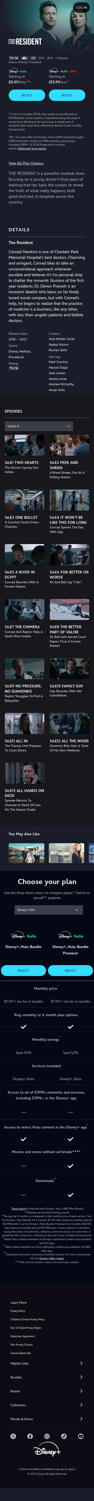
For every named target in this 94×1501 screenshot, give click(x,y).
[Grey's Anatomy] (66, 853)
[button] (47, 1363)
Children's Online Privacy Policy (27, 1319)
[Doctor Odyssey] (26, 853)
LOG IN (81, 7)
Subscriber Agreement (22, 1336)
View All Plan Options (26, 163)
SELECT (27, 95)
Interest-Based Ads (20, 1353)
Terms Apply (19, 1208)
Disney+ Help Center (51, 1258)
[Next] (86, 852)
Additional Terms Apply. (32, 148)
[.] (13, 1436)
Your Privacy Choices (21, 1344)
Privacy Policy (17, 1311)
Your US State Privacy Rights (25, 1327)
